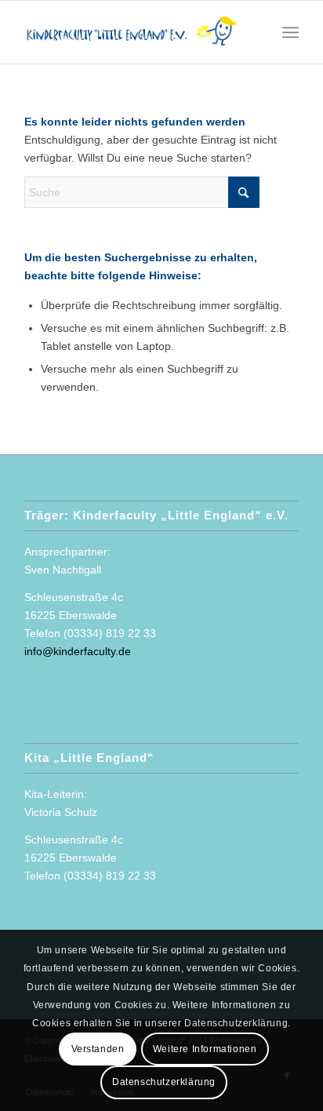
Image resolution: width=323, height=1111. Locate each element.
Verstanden (98, 1049)
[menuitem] (290, 32)
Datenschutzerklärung (164, 1081)
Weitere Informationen (205, 1049)
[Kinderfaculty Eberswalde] (134, 32)
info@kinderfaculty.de (77, 651)
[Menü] (290, 32)
